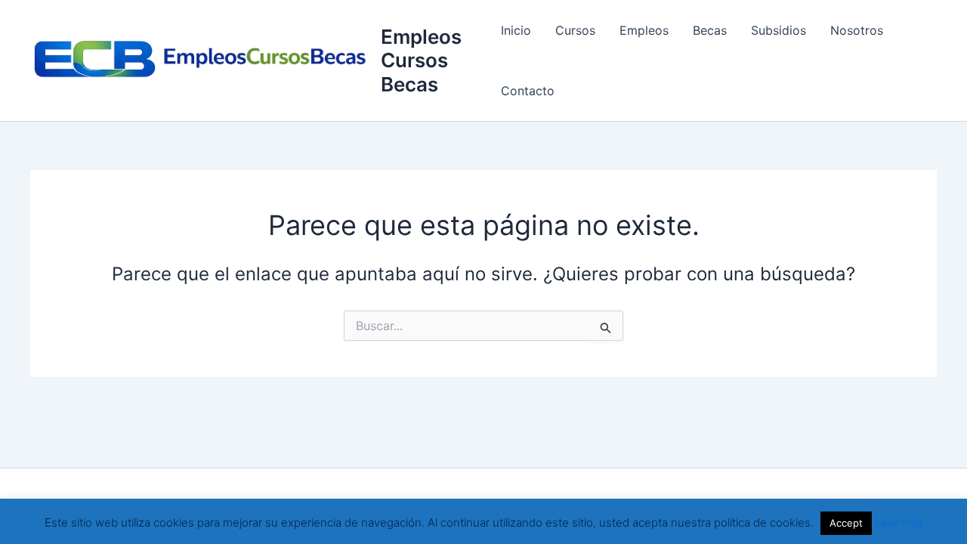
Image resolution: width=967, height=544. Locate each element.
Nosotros (856, 30)
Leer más (899, 522)
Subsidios (778, 30)
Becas (710, 30)
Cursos (575, 30)
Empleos (644, 30)
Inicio (516, 30)
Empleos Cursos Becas (421, 60)
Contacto (528, 90)
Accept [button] (846, 523)
